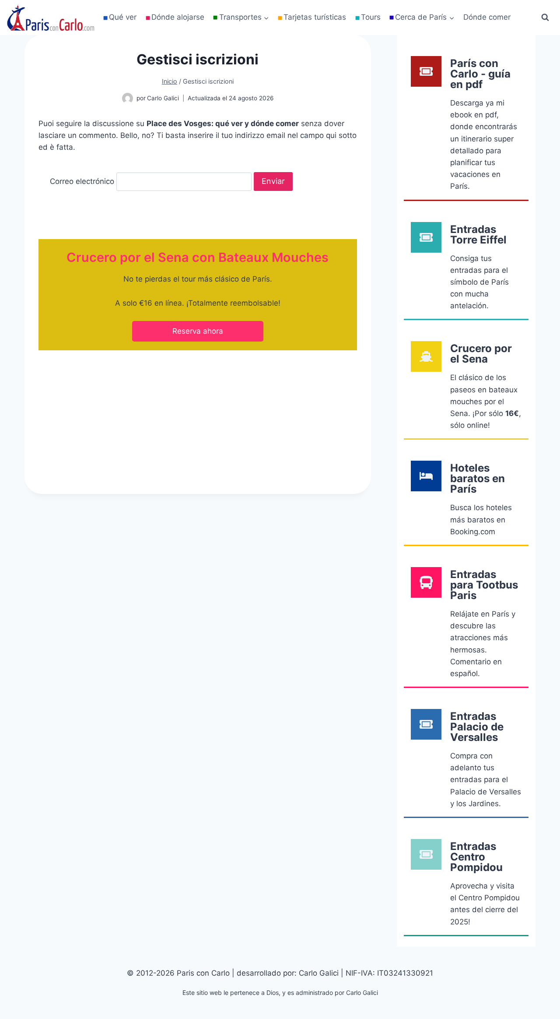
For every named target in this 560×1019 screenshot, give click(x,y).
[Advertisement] (197, 415)
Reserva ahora (197, 331)
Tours (371, 17)
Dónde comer (487, 17)
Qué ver (122, 17)
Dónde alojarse (177, 17)
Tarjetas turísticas (315, 17)
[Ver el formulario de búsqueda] (545, 17)
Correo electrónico (82, 181)
